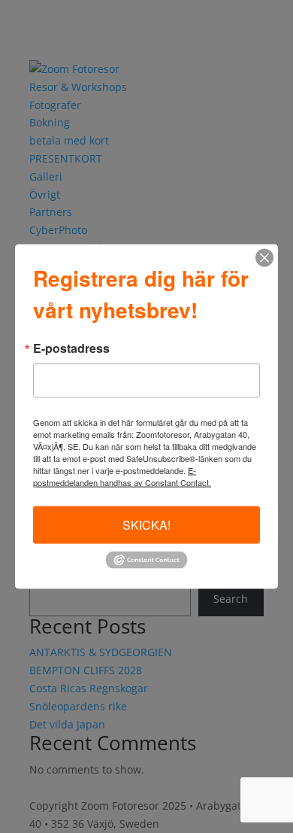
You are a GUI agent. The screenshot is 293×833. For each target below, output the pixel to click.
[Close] (264, 257)
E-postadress (71, 348)
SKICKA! (146, 524)
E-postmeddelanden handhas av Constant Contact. (122, 476)
